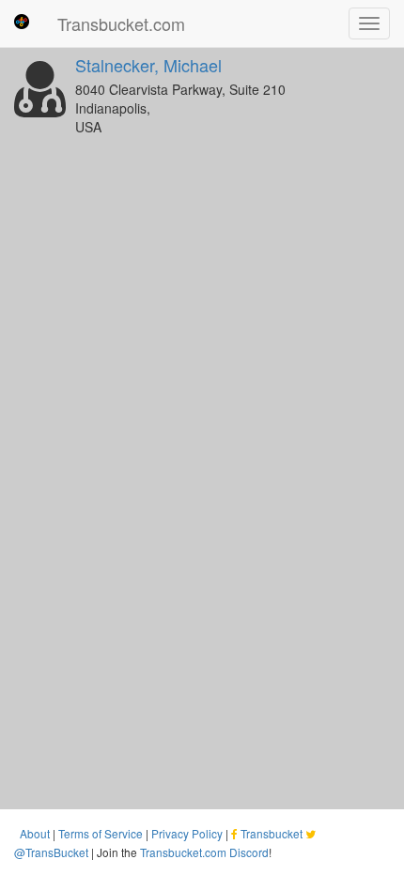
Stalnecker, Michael (148, 65)
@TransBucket (51, 852)
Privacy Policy (187, 833)
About (35, 833)
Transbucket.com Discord (204, 852)
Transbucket (272, 833)
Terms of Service (100, 833)
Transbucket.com (121, 23)
